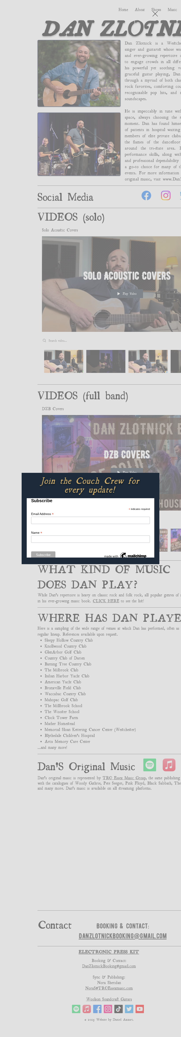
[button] (155, 14)
